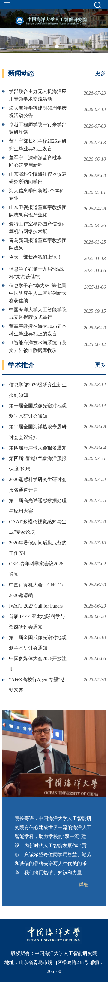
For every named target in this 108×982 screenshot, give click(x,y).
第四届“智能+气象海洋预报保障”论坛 (38, 463)
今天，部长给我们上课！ (35, 256)
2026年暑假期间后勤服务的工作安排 (38, 548)
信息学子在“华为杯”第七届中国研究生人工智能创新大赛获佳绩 (38, 293)
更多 (100, 73)
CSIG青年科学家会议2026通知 (36, 569)
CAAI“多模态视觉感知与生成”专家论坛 (37, 527)
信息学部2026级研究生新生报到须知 (38, 390)
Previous (8, 39)
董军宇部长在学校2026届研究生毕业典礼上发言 (38, 144)
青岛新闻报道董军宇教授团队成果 (38, 244)
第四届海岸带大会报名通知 (38, 447)
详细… (86, 884)
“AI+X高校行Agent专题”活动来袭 (37, 685)
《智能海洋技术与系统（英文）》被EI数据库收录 (38, 346)
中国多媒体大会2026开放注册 (38, 664)
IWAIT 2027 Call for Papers (36, 605)
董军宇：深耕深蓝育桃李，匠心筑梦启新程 (38, 161)
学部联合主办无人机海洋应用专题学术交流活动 (38, 95)
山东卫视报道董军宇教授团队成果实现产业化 (38, 211)
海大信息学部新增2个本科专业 (36, 194)
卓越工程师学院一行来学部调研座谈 (38, 128)
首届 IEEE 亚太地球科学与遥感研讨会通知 (37, 621)
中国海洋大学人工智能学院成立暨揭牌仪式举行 (38, 313)
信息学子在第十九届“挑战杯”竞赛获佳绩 (36, 272)
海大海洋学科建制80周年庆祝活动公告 (38, 111)
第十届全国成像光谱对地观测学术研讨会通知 (38, 411)
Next (99, 39)
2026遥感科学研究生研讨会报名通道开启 (38, 485)
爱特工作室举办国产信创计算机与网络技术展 (38, 227)
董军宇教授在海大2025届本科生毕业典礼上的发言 (38, 330)
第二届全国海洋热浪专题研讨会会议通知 (38, 432)
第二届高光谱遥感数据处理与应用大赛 (38, 506)
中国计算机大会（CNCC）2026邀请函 (37, 590)
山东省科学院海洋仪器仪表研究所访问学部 (38, 178)
